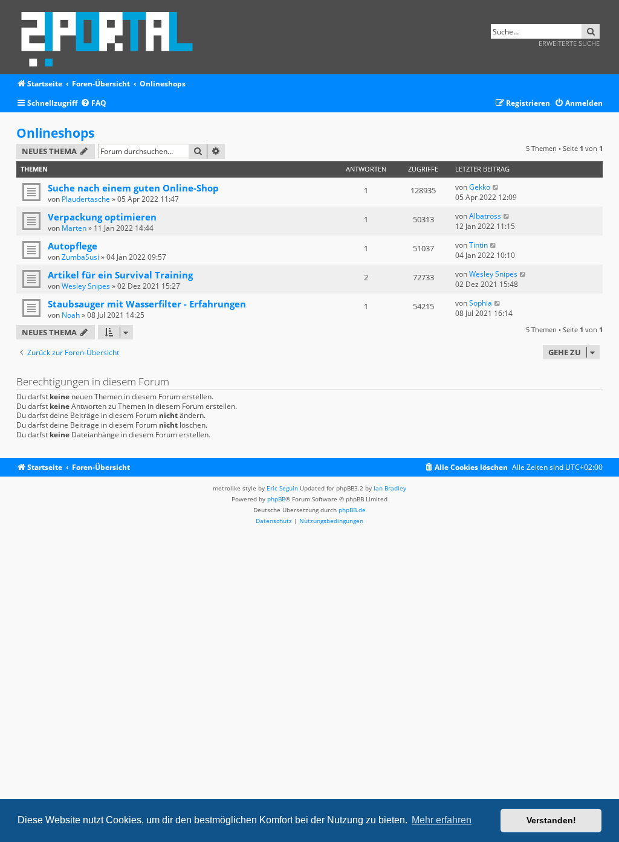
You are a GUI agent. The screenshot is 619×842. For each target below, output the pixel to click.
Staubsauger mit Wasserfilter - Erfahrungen (147, 304)
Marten (74, 228)
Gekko (479, 187)
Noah (71, 315)
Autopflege (72, 246)
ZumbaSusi (80, 257)
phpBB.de (352, 510)
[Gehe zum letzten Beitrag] (496, 187)
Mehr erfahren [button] (442, 820)
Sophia (480, 303)
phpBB (276, 499)
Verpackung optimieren (102, 217)
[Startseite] (111, 37)
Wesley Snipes (86, 286)
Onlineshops (55, 132)
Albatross (485, 216)
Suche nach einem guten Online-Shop (133, 188)
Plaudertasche (86, 199)
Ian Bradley (390, 488)
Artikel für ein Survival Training (120, 275)
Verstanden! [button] (551, 820)
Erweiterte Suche (569, 43)
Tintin (478, 245)
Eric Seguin (282, 488)
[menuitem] (93, 103)
